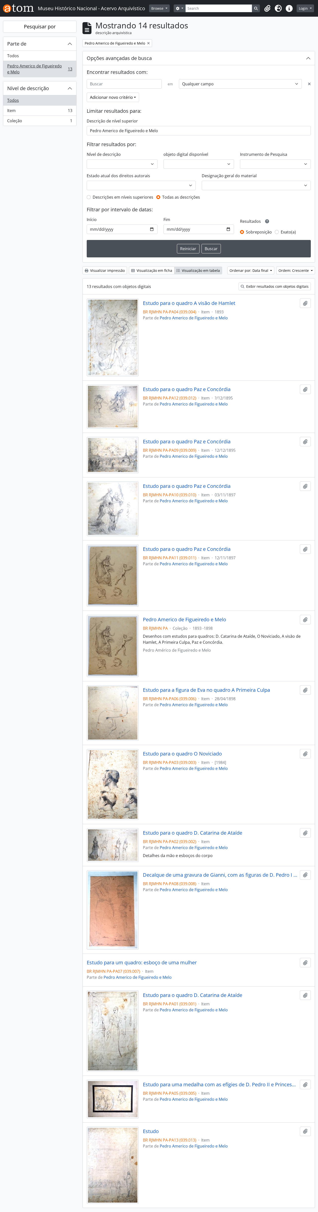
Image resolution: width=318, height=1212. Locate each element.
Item (39, 112)
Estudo (151, 1131)
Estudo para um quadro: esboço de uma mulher (142, 963)
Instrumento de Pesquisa (263, 154)
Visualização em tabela (200, 270)
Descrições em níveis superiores (123, 197)
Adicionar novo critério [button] (111, 97)
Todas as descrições (181, 197)
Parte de (16, 43)
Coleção (39, 122)
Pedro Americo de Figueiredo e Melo (39, 69)
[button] (267, 8)
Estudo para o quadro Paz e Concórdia (187, 389)
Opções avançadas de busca (119, 58)
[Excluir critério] (309, 84)
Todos (13, 55)
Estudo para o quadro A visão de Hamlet (189, 303)
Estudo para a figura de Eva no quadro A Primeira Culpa (206, 690)
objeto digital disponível (185, 154)
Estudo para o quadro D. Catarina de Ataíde (192, 833)
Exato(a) (288, 232)
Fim (166, 219)
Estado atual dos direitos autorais (118, 175)
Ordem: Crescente (294, 270)
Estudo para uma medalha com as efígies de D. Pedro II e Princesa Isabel (220, 1085)
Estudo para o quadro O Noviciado (182, 754)
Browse (157, 8)
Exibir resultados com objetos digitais (277, 286)
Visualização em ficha (154, 270)
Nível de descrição (28, 88)
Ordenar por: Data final (249, 270)
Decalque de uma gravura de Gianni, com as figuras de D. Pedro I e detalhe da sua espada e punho (220, 875)
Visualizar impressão (107, 270)
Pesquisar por (40, 26)
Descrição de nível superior (112, 121)
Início (92, 219)
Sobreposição (259, 232)
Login (304, 8)
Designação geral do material (229, 175)
